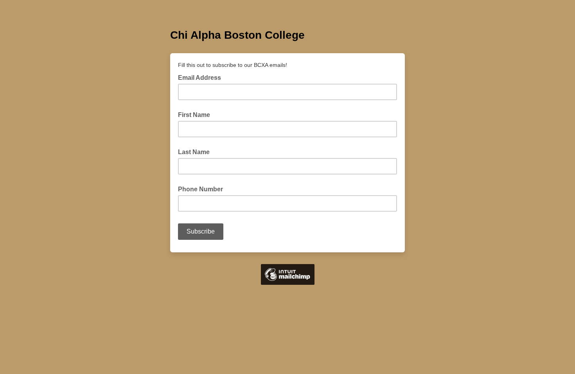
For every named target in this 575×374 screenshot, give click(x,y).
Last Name (194, 152)
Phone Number (200, 189)
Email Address (202, 77)
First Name (194, 114)
